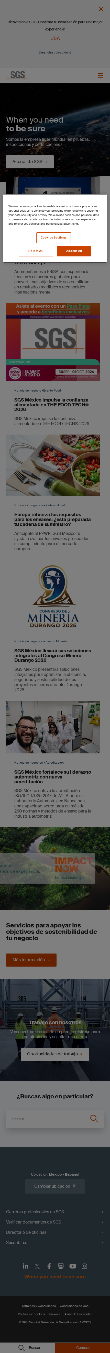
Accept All (74, 251)
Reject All (35, 251)
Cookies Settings (54, 238)
